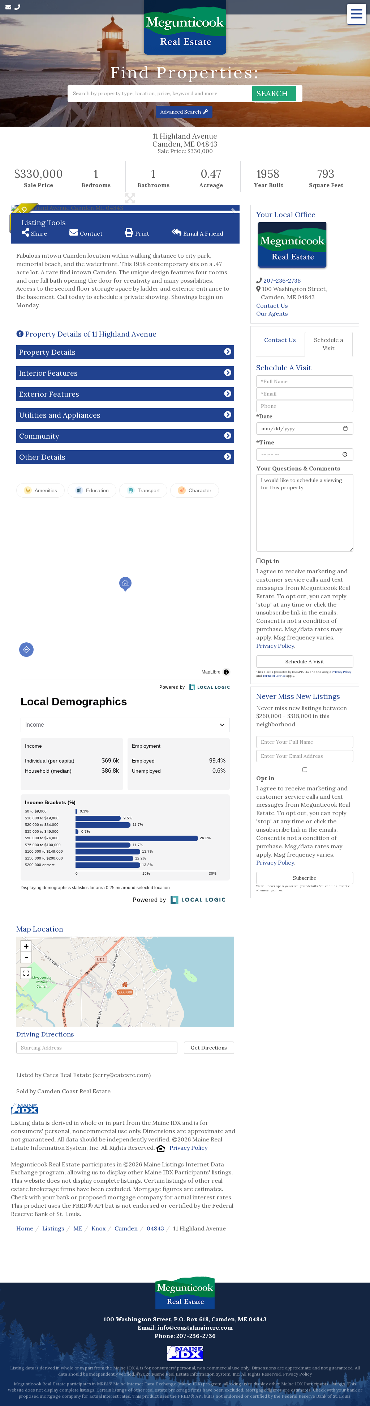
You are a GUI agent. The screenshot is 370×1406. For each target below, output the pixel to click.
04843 (155, 1228)
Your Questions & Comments (298, 468)
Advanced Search (180, 112)
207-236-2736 (282, 280)
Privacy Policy (188, 1147)
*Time (265, 442)
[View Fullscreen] (26, 973)
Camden (126, 1228)
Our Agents (272, 313)
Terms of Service (274, 675)
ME (77, 1228)
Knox (98, 1228)
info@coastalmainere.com (195, 1327)
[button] (274, 93)
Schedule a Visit (328, 344)
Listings (53, 1228)
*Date (264, 416)
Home (24, 1228)
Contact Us (272, 305)
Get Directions (209, 1047)
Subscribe (305, 878)
